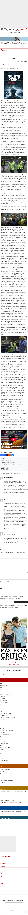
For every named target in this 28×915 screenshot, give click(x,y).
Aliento (1, 683)
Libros (11, 42)
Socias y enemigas (4, 743)
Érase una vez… (3, 707)
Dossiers (2, 883)
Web (1, 588)
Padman (2, 736)
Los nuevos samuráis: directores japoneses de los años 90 (13, 791)
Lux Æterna (2, 719)
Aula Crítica (6, 42)
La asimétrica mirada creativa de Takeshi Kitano (10, 796)
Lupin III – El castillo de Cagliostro (7, 717)
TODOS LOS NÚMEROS (6, 856)
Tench (1, 749)
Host (1, 711)
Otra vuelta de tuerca (4, 734)
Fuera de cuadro (3, 880)
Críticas (2, 860)
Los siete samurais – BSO (5, 778)
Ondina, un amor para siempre (6, 730)
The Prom (2, 753)
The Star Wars (3, 821)
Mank (1, 721)
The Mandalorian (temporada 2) (7, 780)
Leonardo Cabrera (8, 477)
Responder (6, 494)
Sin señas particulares (5, 741)
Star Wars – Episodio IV (5, 747)
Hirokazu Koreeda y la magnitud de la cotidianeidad (11, 793)
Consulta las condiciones (14, 667)
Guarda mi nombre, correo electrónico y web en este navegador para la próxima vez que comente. (11, 597)
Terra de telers (3, 751)
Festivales (2, 866)
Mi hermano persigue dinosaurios (7, 724)
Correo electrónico (5, 581)
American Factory (4, 685)
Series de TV (3, 870)
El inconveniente (3, 700)
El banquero (2, 696)
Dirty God (2, 689)
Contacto (25, 43)
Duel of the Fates (4, 771)
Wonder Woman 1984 (5, 760)
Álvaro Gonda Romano (22, 61)
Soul (1, 745)
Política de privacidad (18, 42)
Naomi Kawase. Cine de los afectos (8, 798)
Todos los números (12, 43)
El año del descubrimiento (5, 694)
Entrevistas (3, 873)
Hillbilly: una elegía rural (5, 709)
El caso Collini (3, 698)
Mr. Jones (2, 728)
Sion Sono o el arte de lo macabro (7, 800)
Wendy (1, 758)
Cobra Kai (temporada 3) (5, 769)
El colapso (2, 773)
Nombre (2, 575)
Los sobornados (3, 715)
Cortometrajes (3, 886)
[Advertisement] (14, 14)
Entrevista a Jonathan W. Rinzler (7, 776)
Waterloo (2, 756)
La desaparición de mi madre (6, 713)
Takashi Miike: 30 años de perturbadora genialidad (11, 802)
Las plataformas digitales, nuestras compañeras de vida (12, 811)
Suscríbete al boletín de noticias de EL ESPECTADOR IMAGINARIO (14, 828)
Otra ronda (2, 732)
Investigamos (3, 863)
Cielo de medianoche (4, 687)
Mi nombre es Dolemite (5, 726)
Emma (1, 704)
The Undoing (3, 782)
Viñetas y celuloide (4, 890)
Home (2, 42)
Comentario (3, 557)
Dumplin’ (2, 692)
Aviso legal (20, 43)
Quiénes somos (4, 43)
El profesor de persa (4, 702)
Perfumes (2, 738)
